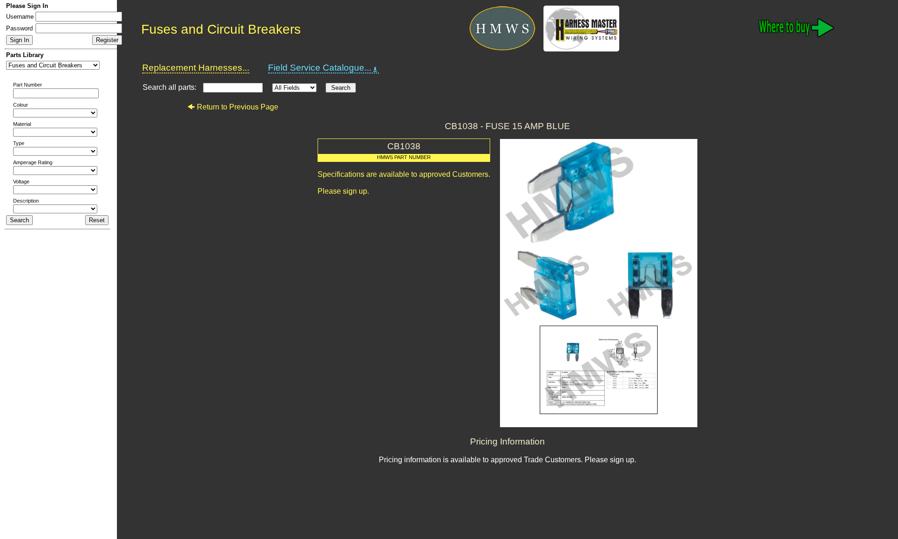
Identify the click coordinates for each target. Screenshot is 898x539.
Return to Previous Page (237, 107)
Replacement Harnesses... (195, 68)
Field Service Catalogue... (319, 68)
